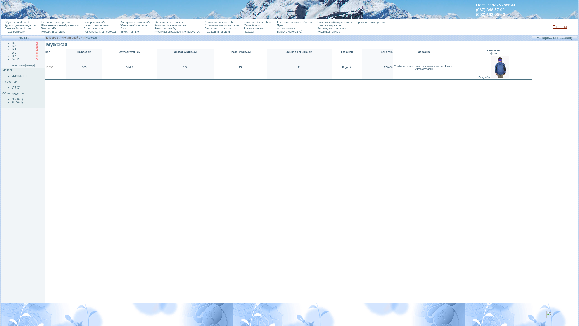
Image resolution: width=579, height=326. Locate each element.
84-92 (15, 59)
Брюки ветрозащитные (371, 22)
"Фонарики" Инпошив (133, 25)
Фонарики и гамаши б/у (135, 22)
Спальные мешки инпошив (222, 25)
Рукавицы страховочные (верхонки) (177, 31)
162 (14, 52)
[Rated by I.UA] (556, 317)
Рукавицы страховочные (220, 28)
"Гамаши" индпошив (217, 31)
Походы (249, 31)
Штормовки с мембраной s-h (64, 37)
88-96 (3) (17, 102)
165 (14, 56)
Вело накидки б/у (165, 28)
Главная (560, 27)
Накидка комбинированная (334, 22)
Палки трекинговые (96, 25)
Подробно (484, 77)
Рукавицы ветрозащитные (334, 28)
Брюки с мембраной (290, 31)
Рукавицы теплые (328, 31)
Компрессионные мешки (170, 25)
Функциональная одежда (100, 31)
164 (14, 46)
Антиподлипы (286, 28)
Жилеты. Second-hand (258, 22)
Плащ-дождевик (15, 31)
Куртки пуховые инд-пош (20, 25)
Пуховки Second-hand (18, 28)
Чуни (280, 25)
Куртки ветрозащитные (56, 22)
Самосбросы (252, 25)
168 (14, 43)
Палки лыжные (93, 28)
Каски (124, 28)
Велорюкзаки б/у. (94, 22)
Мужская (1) (19, 75)
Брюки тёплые (129, 31)
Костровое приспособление (295, 22)
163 (14, 49)
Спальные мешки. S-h (219, 22)
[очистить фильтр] (23, 65)
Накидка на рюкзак (329, 25)
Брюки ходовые (254, 28)
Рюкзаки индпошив (53, 31)
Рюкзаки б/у (48, 28)
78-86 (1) (17, 99)
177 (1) (16, 87)
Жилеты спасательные (169, 22)
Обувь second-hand (17, 22)
